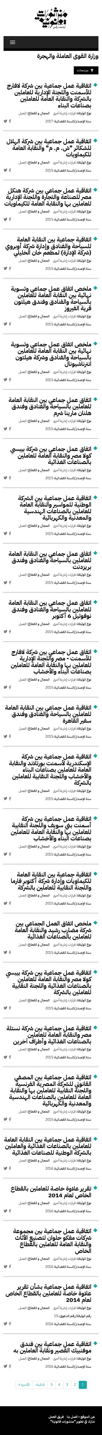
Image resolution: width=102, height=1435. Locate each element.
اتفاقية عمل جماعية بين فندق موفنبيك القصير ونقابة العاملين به (52, 1347)
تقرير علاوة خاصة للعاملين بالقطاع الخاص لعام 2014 (51, 1192)
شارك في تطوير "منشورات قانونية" (72, 1421)
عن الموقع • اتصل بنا (81, 1416)
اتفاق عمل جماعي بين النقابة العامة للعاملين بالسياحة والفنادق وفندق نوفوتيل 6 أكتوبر (50, 609)
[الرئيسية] (51, 18)
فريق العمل (56, 1416)
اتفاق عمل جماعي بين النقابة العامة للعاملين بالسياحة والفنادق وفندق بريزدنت (50, 560)
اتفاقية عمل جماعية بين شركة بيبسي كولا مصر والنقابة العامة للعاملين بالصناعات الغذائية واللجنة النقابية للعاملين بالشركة (48, 982)
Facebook (10, 121)
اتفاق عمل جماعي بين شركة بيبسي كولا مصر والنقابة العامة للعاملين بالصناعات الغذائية (50, 455)
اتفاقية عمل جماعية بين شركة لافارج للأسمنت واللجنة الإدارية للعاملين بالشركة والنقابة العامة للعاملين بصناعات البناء (49, 95)
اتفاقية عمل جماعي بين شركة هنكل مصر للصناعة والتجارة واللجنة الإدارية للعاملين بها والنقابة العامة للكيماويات (47, 197)
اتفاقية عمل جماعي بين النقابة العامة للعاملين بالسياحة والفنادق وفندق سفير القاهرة (48, 714)
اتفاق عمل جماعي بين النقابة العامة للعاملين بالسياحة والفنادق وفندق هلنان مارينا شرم (50, 406)
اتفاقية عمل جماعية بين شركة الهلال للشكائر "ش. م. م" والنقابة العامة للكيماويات (48, 148)
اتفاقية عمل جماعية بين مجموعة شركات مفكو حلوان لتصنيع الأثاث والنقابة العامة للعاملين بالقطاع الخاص (52, 1241)
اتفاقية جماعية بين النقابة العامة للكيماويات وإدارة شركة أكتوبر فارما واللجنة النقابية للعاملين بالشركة (51, 881)
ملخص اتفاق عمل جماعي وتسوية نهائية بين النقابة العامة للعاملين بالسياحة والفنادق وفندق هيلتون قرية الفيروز (51, 298)
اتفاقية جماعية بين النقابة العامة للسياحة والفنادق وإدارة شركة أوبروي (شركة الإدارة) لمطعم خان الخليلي (48, 246)
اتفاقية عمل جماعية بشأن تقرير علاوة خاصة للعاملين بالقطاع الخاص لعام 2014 (48, 1293)
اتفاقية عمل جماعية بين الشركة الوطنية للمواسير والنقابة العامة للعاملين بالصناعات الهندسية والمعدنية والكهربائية (54, 508)
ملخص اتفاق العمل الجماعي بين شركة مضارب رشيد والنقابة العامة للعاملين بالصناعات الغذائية (53, 930)
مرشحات (82, 70)
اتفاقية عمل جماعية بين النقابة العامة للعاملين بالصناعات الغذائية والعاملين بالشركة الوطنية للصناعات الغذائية (47, 1146)
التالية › (40, 1384)
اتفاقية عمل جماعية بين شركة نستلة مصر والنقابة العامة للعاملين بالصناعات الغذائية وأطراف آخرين (48, 1035)
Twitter (5, 121)
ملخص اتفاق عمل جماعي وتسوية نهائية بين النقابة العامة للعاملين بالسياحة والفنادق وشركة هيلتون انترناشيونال (51, 354)
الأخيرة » (23, 1384)
